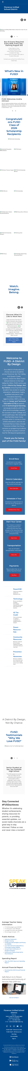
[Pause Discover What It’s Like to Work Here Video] (22, 306)
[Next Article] (15, 110)
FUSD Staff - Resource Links (14, 1029)
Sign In (14, 1037)
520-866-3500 (16, 1019)
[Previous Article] (12, 110)
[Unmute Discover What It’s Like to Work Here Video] (18, 306)
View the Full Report (14, 996)
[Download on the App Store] (14, 1063)
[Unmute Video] (22, 19)
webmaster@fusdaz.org (16, 1021)
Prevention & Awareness (17, 653)
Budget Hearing (9, 940)
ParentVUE (17, 588)
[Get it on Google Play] (14, 1059)
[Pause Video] (25, 19)
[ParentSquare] (14, 1056)
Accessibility (14, 1035)
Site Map (14, 1033)
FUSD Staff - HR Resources (14, 1031)
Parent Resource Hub (17, 628)
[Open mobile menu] (3, 2)
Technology (17, 598)
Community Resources (17, 637)
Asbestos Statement (11, 938)
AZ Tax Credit (16, 613)
